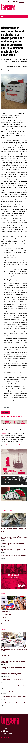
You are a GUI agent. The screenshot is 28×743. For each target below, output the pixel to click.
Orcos (2, 623)
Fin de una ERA (5, 655)
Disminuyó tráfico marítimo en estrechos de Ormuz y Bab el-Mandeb (12, 544)
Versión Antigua (6, 734)
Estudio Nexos (19, 740)
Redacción (7, 23)
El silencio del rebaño (6, 611)
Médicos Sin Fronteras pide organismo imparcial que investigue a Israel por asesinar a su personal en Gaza (13, 530)
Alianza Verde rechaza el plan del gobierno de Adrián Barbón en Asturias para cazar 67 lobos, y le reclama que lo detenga (14, 537)
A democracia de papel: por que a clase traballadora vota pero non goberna (11, 674)
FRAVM (2, 23)
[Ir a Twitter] (11, 1)
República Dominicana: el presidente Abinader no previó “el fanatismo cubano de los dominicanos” (13, 697)
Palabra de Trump (5, 617)
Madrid (8, 416)
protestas (14, 416)
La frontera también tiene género (9, 691)
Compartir (6, 412)
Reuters (3, 433)
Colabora (4, 728)
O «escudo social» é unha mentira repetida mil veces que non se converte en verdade (13, 703)
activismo (3, 416)
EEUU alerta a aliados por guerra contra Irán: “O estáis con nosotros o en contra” (13, 550)
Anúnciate (4, 730)
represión (20, 416)
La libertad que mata (6, 614)
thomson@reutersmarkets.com (15, 445)
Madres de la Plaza (6, 620)
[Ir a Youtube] (14, 1)
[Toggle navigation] (2, 16)
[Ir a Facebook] (8, 1)
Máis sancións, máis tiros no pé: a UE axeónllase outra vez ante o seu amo (13, 686)
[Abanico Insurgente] (14, 496)
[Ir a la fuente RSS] (16, 1)
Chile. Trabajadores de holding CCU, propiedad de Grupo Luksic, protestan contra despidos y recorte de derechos (14, 649)
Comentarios (5, 731)
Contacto (4, 726)
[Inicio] (8, 7)
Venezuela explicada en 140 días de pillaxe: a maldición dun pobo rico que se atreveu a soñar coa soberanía (13, 661)
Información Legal (6, 733)
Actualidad (13, 23)
